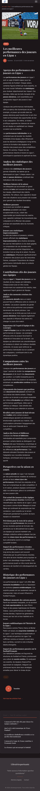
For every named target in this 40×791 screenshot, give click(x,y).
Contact (26, 780)
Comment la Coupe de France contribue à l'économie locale (18, 742)
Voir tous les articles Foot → (13, 698)
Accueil (4, 6)
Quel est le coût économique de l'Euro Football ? (17, 729)
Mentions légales (16, 780)
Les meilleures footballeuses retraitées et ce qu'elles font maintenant (19, 736)
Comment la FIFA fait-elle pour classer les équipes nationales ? (18, 723)
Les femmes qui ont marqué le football (17, 747)
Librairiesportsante (20, 764)
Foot (9, 6)
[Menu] (36, 1)
